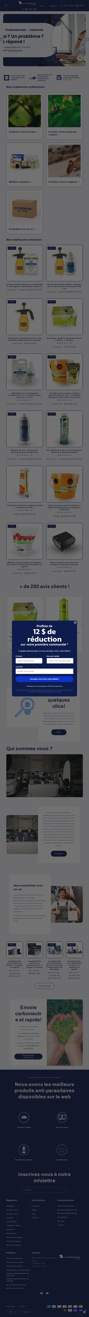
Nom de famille (53, 656)
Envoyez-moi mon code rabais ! (44, 679)
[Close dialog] (75, 622)
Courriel (19, 667)
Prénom (19, 656)
